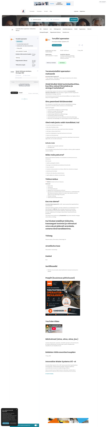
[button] (82, 45)
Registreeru (82, 11)
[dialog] (9, 417)
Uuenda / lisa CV (14, 92)
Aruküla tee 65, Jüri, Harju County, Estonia (50, 51)
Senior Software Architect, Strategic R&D (24, 72)
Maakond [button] (45, 29)
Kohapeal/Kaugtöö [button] (44, 32)
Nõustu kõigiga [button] (6, 423)
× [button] (16, 409)
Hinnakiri (46, 11)
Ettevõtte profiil (49, 373)
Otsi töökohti (74, 19)
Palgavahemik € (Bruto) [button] (55, 32)
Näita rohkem (24, 99)
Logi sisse (76, 11)
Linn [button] (51, 29)
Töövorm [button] (89, 29)
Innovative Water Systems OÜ (60, 41)
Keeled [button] (75, 29)
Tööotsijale (32, 11)
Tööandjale (39, 11)
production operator (34, 23)
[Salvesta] (37, 38)
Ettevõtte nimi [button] (66, 32)
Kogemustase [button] (82, 29)
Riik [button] (40, 29)
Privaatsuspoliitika (13, 421)
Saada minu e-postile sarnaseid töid (22, 425)
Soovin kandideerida (57, 45)
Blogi (51, 11)
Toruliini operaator (21, 39)
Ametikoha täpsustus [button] (67, 29)
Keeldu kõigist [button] (13, 423)
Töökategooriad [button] (57, 29)
